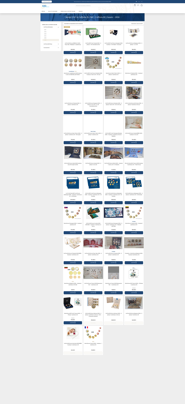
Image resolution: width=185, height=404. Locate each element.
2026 (45, 40)
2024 (45, 35)
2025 (45, 37)
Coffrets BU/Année (48, 27)
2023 (45, 33)
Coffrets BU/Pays (48, 44)
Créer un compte (46, 1)
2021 (45, 29)
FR (136, 1)
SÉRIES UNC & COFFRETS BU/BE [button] (68, 11)
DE (142, 1)
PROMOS (81, 11)
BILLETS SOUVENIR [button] (52, 11)
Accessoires (47, 47)
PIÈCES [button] (43, 11)
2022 (45, 31)
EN (139, 1)
